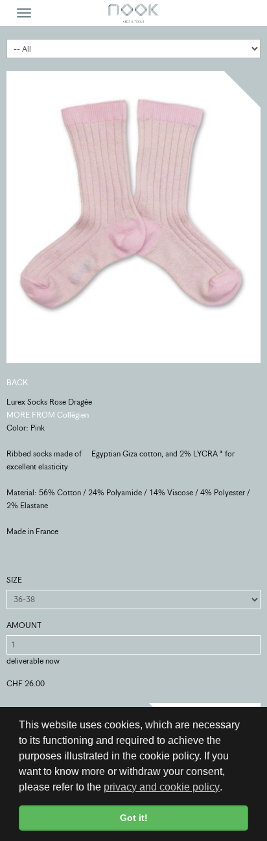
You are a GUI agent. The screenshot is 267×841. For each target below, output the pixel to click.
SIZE (14, 580)
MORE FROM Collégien (47, 415)
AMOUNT (23, 625)
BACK (17, 382)
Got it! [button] (134, 818)
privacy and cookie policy (162, 786)
